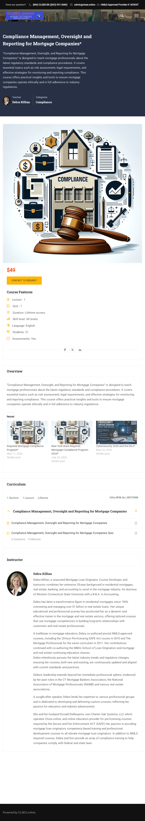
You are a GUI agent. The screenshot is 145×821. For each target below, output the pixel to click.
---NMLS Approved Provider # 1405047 (119, 4)
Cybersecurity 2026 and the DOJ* (115, 446)
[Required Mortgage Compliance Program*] (27, 432)
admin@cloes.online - (85, 4)
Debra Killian (42, 574)
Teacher (16, 97)
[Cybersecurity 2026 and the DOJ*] (116, 432)
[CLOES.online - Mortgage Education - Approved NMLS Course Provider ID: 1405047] (24, 15)
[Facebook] (65, 350)
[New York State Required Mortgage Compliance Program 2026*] (71, 432)
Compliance (44, 102)
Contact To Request (24, 280)
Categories (41, 97)
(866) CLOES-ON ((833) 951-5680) (50, 4)
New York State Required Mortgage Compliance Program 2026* (69, 450)
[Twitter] (72, 350)
